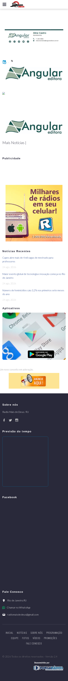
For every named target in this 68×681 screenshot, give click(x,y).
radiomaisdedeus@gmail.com (23, 614)
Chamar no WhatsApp (18, 607)
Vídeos (36, 638)
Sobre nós (37, 632)
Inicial (9, 632)
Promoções (50, 638)
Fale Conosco (34, 643)
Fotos (25, 638)
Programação (54, 632)
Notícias (22, 632)
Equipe (15, 638)
